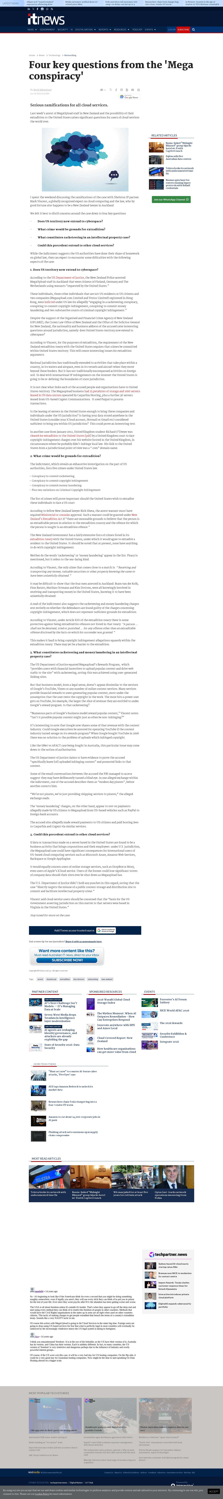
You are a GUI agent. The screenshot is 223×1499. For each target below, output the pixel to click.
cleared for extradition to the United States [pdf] (60, 436)
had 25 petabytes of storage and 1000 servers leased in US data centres (85, 393)
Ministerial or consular (56, 515)
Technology (54, 55)
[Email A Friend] (133, 90)
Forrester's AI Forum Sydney (173, 1001)
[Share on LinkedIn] (122, 90)
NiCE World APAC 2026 (174, 1011)
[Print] (138, 90)
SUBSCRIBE (183, 29)
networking (93, 979)
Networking (70, 55)
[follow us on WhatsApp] (47, 9)
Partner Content (45, 991)
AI (72, 29)
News (42, 55)
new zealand (106, 979)
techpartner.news (58, 1482)
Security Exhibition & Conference (173, 1035)
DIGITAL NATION (84, 29)
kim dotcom (79, 979)
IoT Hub (89, 1482)
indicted (49, 302)
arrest (40, 979)
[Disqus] (83, 1245)
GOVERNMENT (47, 29)
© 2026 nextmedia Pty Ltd (51, 1472)
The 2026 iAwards (171, 1023)
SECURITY (63, 29)
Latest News (11, 3)
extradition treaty (41, 539)
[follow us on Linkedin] (29, 9)
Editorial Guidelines (131, 1472)
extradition (65, 979)
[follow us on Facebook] (37, 9)
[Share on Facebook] (116, 90)
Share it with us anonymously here (83, 941)
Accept (213, 1491)
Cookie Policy (42, 1494)
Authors (143, 1472)
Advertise (161, 1472)
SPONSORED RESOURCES (105, 991)
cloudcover (51, 979)
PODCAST (137, 29)
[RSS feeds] (52, 9)
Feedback (152, 1472)
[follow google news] (42, 9)
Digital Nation (76, 1482)
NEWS (31, 29)
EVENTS (149, 29)
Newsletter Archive (175, 1472)
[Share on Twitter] (111, 90)
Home (32, 55)
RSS (193, 1472)
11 (104, 90)
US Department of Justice (68, 278)
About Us (118, 1472)
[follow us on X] (33, 9)
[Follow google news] (128, 96)
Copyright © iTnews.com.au (40, 970)
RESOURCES (120, 29)
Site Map (187, 1472)
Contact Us (108, 1472)
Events (149, 991)
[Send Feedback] (127, 90)
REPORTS (103, 29)
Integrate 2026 (169, 1042)
